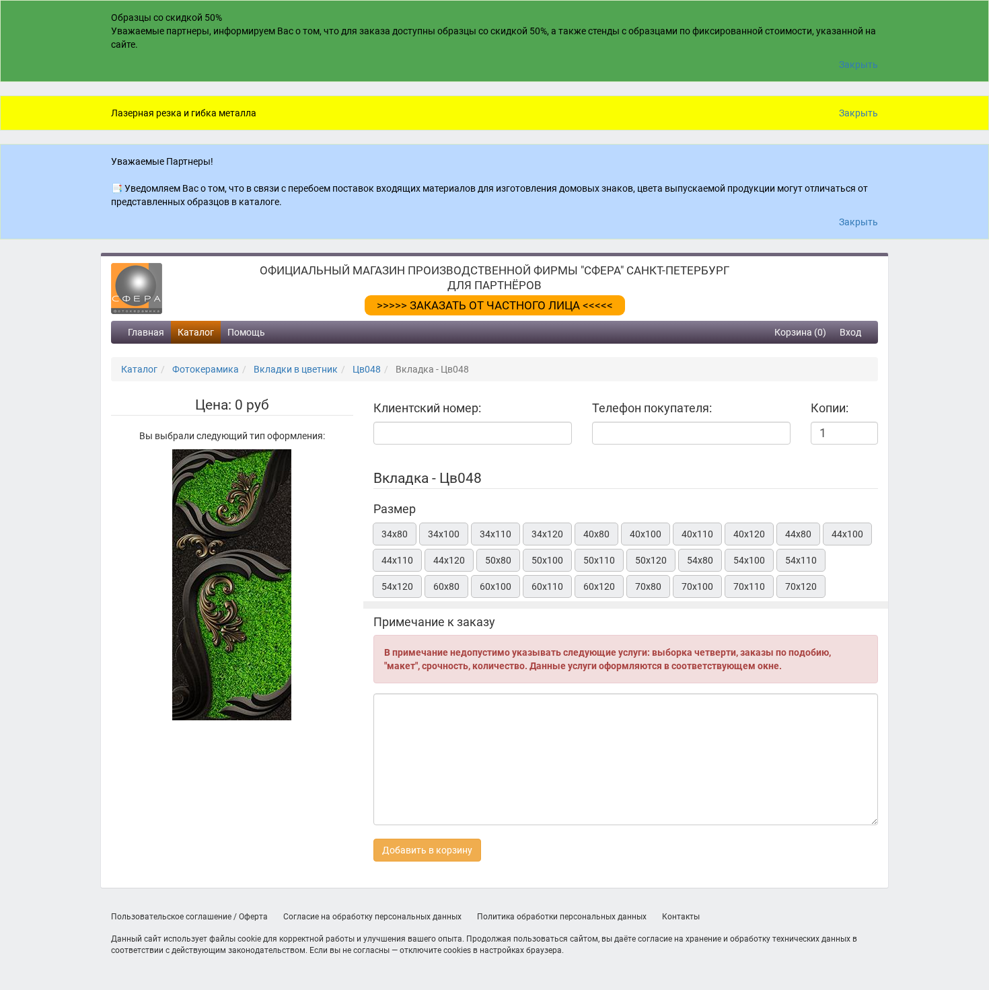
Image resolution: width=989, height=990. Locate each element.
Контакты (681, 916)
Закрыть (858, 64)
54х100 (749, 560)
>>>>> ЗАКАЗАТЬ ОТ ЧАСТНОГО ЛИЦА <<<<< (495, 305)
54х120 (397, 586)
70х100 (697, 586)
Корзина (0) (800, 332)
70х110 (749, 586)
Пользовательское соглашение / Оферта (189, 916)
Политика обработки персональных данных (562, 916)
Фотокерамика (205, 369)
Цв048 (367, 369)
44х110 (397, 560)
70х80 (648, 586)
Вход (850, 332)
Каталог (196, 332)
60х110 (547, 586)
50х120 (651, 560)
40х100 (645, 534)
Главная (146, 332)
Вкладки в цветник (296, 369)
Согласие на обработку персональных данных (372, 916)
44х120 (449, 560)
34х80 (394, 534)
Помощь (246, 332)
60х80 (446, 586)
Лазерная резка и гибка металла (183, 113)
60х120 (599, 586)
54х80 (700, 560)
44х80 (798, 534)
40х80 (596, 534)
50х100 (547, 560)
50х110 (599, 560)
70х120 (801, 586)
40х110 (697, 534)
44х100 (847, 534)
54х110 (801, 560)
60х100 (495, 586)
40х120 (749, 534)
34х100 (444, 534)
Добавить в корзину (427, 850)
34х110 (495, 534)
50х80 (498, 560)
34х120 (547, 534)
